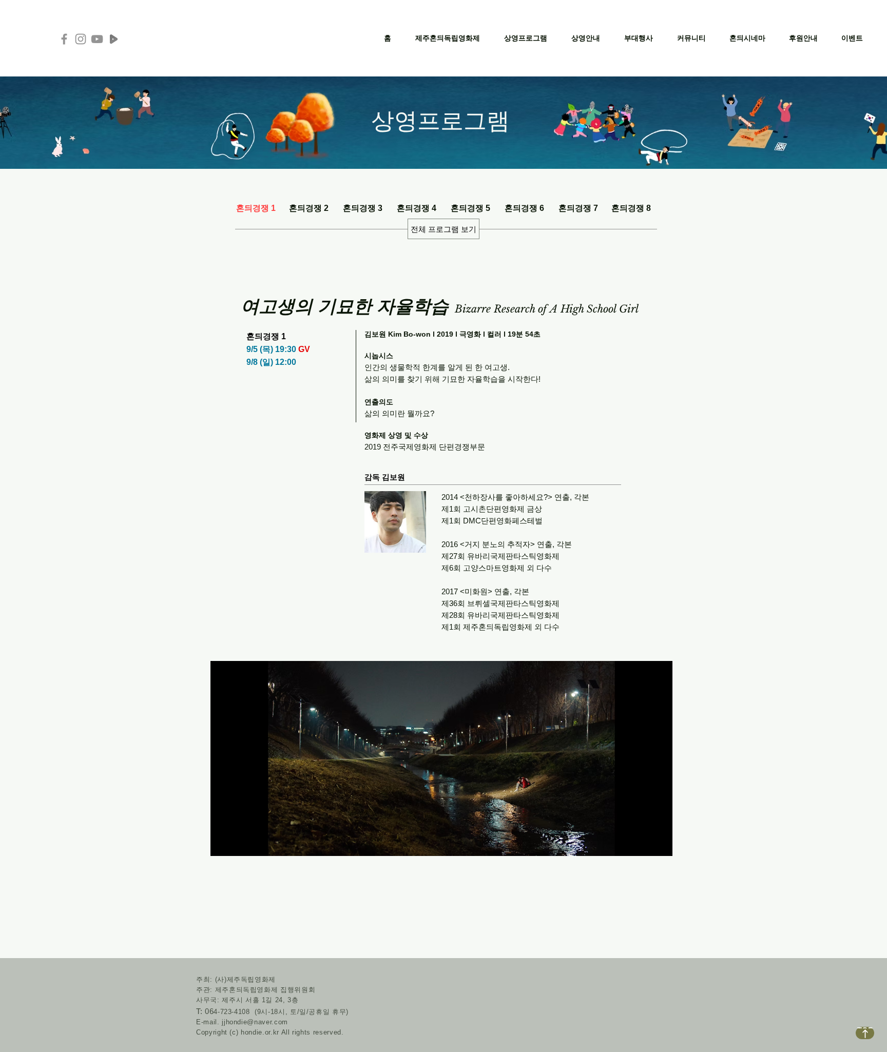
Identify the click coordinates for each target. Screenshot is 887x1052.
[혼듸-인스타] (80, 39)
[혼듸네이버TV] (113, 39)
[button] (447, 38)
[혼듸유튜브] (97, 39)
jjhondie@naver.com (255, 1022)
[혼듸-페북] (64, 39)
